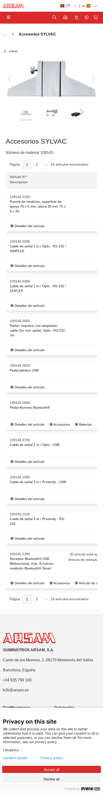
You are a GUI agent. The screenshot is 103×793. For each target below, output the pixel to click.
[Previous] (9, 78)
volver (13, 51)
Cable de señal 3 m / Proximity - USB (38, 482)
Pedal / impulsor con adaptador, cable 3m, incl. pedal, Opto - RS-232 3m (37, 330)
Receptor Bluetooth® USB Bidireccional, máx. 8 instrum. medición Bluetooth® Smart (32, 563)
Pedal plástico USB (24, 370)
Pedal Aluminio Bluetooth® (30, 407)
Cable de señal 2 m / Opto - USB (34, 445)
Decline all (51, 779)
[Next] (93, 78)
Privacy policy (51, 758)
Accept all (51, 769)
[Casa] (5, 34)
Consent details (15, 758)
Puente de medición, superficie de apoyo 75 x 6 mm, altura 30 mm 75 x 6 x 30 (38, 206)
